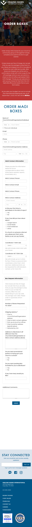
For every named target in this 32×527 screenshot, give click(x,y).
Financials (6, 501)
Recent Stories (8, 495)
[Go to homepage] (12, 3)
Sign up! (26, 464)
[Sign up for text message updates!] (10, 472)
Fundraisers (7, 510)
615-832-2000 (7, 490)
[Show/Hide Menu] (30, 3)
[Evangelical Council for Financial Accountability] (20, 518)
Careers (5, 507)
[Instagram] (21, 472)
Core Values (7, 498)
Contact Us (6, 504)
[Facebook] (16, 472)
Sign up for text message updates (16, 468)
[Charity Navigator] (7, 518)
